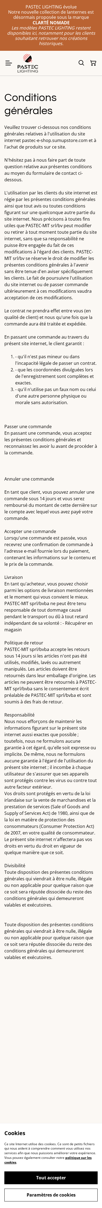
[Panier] (93, 63)
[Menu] (9, 63)
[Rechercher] (81, 63)
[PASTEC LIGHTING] (28, 63)
